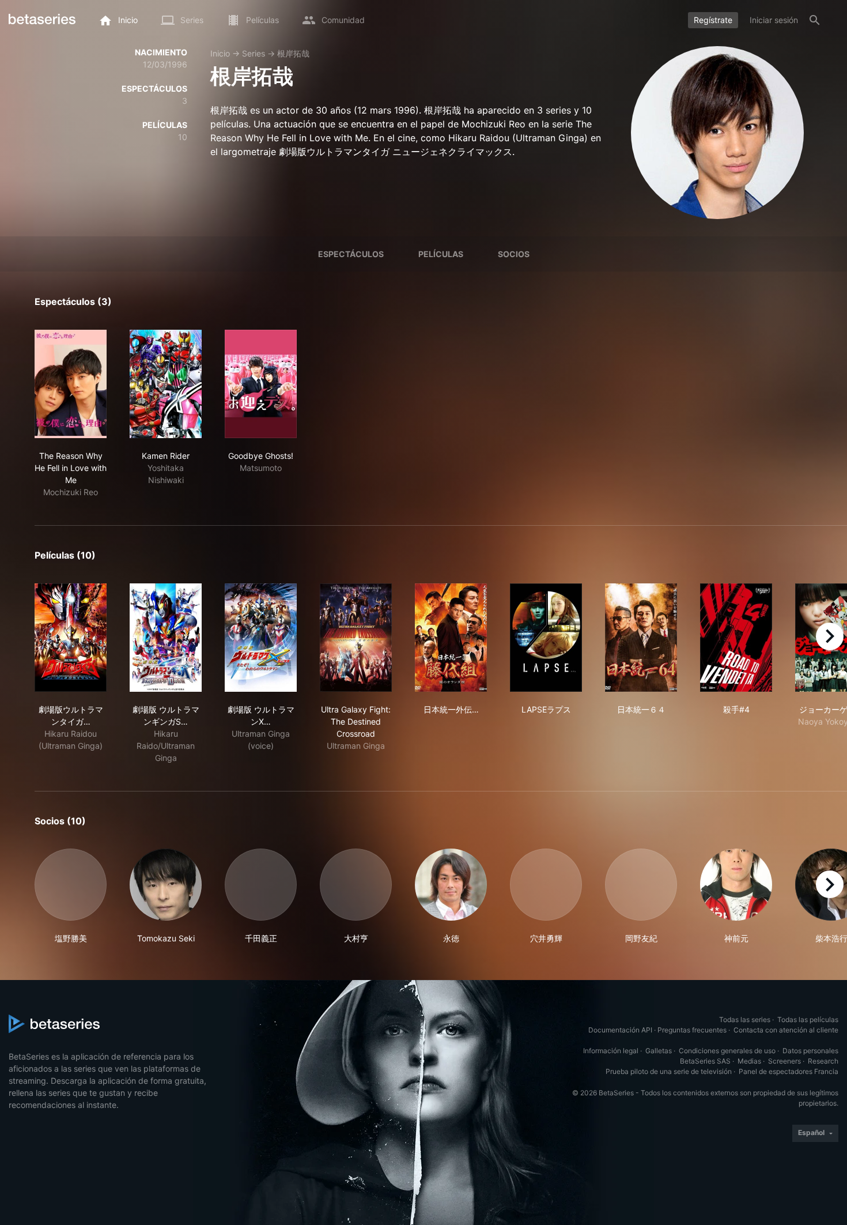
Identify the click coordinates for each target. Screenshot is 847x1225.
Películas (440, 254)
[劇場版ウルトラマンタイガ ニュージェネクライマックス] (71, 637)
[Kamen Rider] (166, 384)
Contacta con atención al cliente (785, 1030)
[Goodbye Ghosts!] (261, 384)
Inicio (220, 53)
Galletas (658, 1050)
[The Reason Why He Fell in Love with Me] (71, 384)
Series (253, 53)
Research (823, 1061)
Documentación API (620, 1030)
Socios (514, 254)
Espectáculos (351, 254)
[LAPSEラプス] (546, 637)
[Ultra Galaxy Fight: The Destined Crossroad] (356, 637)
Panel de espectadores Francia (788, 1071)
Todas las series (744, 1019)
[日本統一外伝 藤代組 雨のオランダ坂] (451, 637)
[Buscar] (815, 20)
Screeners (784, 1061)
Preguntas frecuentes (692, 1030)
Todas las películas (807, 1019)
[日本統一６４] (641, 637)
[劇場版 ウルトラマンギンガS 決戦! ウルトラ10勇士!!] (166, 637)
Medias (749, 1061)
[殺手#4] (736, 637)
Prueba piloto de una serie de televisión (669, 1071)
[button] (71, 896)
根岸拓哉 (293, 53)
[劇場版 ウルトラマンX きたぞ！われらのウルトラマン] (261, 637)
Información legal (610, 1050)
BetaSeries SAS (705, 1061)
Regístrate (713, 20)
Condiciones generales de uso (727, 1050)
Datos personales (810, 1050)
